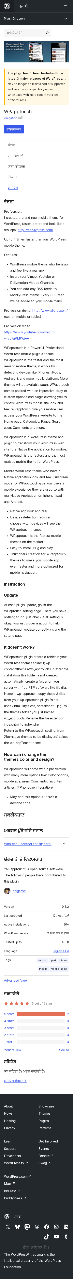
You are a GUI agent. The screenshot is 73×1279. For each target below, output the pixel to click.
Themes (44, 1113)
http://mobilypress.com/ (35, 230)
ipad (53, 960)
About (8, 1106)
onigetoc (10, 118)
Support (10, 1149)
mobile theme (59, 968)
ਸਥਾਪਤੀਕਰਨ (16, 166)
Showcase (46, 1106)
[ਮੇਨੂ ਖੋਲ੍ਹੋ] (66, 6)
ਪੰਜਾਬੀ (18, 1217)
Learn (8, 1141)
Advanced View (16, 980)
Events (44, 1149)
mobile (43, 968)
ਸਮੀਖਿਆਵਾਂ (15, 156)
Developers (12, 1156)
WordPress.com (18, 1176)
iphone (63, 960)
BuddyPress (15, 1198)
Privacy (9, 1128)
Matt (9, 1184)
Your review (12, 1050)
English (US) (61, 951)
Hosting (10, 1121)
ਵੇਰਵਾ (11, 145)
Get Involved (48, 1141)
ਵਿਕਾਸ (12, 177)
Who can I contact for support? (28, 844)
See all (64, 1050)
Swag (45, 1163)
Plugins (44, 1121)
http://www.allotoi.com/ (50, 310)
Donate (46, 1156)
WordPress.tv (16, 1163)
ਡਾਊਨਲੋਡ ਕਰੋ (14, 129)
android (42, 960)
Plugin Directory (15, 18)
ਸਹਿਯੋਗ (13, 188)
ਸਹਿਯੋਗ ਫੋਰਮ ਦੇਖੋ (15, 1081)
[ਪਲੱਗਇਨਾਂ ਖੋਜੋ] (47, 33)
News (8, 1113)
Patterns (45, 1128)
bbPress (12, 1191)
